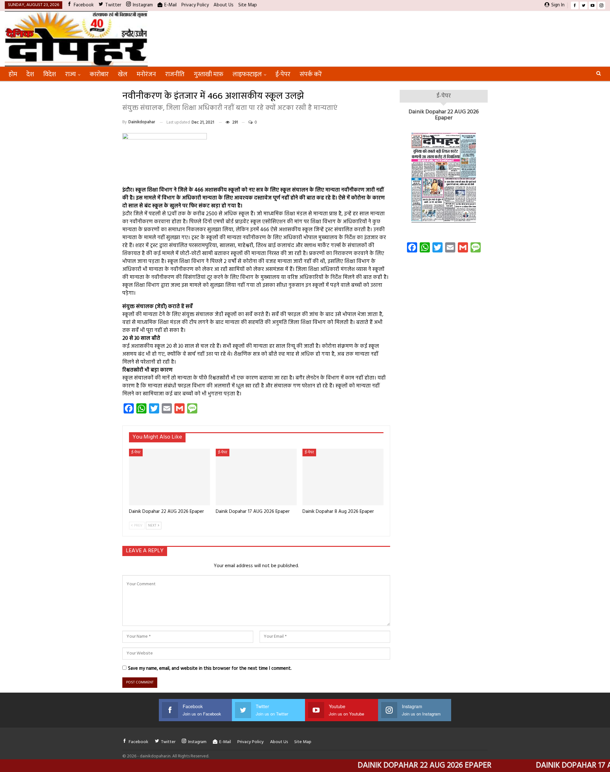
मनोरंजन (146, 74)
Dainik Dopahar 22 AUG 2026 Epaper (444, 115)
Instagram (143, 5)
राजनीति (175, 74)
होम (13, 74)
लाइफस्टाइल (247, 74)
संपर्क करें (311, 74)
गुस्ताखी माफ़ (208, 74)
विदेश (49, 74)
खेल (122, 74)
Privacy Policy (195, 5)
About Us (224, 5)
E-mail (170, 5)
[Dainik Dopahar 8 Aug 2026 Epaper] (342, 477)
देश (30, 74)
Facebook (84, 5)
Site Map (247, 5)
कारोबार (99, 74)
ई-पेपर (282, 74)
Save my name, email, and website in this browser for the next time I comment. (210, 668)
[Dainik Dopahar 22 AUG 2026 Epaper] (169, 477)
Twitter (113, 5)
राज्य (70, 74)
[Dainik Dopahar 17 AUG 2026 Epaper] (256, 477)
